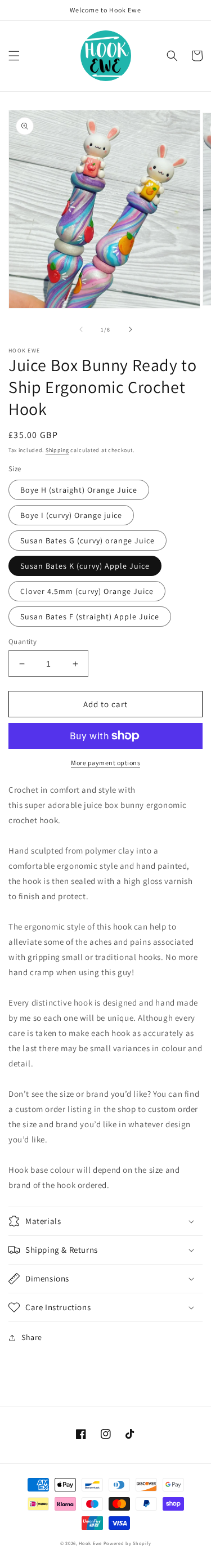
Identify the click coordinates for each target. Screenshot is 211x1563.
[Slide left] (81, 329)
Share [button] (31, 1337)
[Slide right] (130, 329)
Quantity (22, 641)
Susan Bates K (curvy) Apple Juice (85, 566)
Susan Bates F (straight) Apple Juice (89, 616)
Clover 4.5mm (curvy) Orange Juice (87, 591)
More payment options (105, 762)
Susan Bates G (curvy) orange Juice (87, 540)
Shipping (57, 450)
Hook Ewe (90, 1543)
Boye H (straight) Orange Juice (78, 490)
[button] (14, 55)
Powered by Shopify (127, 1543)
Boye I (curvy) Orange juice (71, 515)
